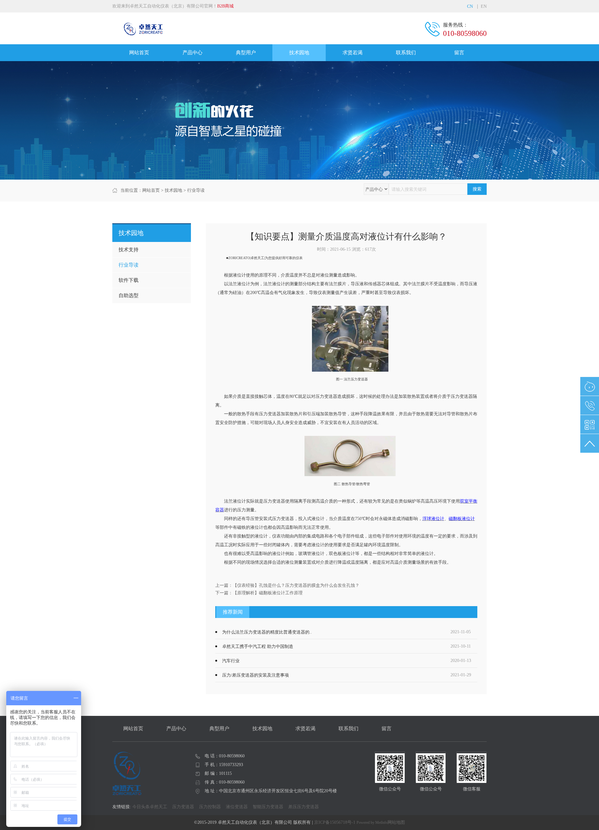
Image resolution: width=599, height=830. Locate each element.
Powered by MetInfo (372, 822)
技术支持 (129, 249)
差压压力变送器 (303, 806)
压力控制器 (210, 806)
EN (484, 6)
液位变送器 (237, 806)
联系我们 (406, 52)
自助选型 (129, 295)
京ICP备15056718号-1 (334, 822)
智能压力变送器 (268, 806)
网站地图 (396, 822)
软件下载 (129, 280)
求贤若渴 (353, 52)
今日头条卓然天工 (149, 806)
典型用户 (246, 52)
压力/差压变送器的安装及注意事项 (255, 675)
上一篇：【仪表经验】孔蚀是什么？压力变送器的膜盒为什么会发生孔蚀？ (287, 585)
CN (470, 6)
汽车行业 (231, 661)
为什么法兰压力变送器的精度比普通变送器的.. (267, 632)
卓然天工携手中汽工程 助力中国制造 (257, 646)
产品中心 (192, 52)
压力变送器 (183, 806)
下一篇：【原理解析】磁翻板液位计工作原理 (259, 593)
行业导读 (196, 190)
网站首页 (139, 52)
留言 (459, 52)
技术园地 (299, 52)
